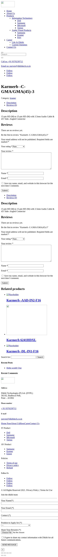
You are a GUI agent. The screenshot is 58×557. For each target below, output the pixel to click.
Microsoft (21, 25)
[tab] (31, 103)
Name (4, 173)
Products (10, 16)
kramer (13, 98)
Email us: (16, 66)
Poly (19, 37)
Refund (9, 468)
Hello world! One (14, 368)
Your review (7, 151)
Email (4, 178)
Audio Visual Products (21, 30)
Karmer (9, 451)
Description (11, 103)
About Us (10, 13)
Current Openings (19, 45)
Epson (9, 454)
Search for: (5, 357)
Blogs (21, 423)
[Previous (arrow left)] (2, 555)
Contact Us (11, 47)
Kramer (20, 35)
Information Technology (22, 18)
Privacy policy (12, 465)
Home (9, 11)
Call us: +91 (12, 61)
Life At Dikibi (18, 42)
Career (9, 40)
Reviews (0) (11, 105)
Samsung (21, 23)
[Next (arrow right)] (5, 555)
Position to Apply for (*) (11, 523)
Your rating (6, 146)
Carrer (27, 423)
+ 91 (8, 408)
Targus (20, 28)
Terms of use (11, 463)
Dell (19, 20)
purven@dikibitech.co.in (11, 419)
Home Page (6, 423)
